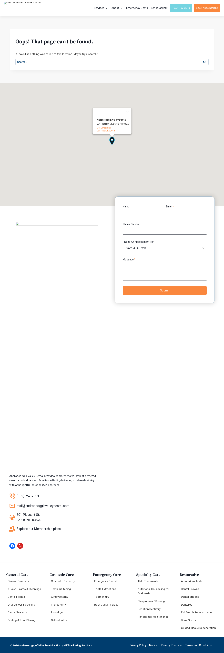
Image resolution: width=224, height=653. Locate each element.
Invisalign (57, 612)
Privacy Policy (138, 645)
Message (129, 259)
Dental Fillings (16, 596)
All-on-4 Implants (191, 581)
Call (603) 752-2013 (106, 130)
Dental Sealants (17, 612)
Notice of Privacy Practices (166, 645)
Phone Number (131, 224)
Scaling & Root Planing (21, 620)
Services (99, 8)
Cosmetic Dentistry (63, 581)
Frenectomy (58, 604)
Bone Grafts (188, 620)
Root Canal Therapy (106, 604)
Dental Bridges (190, 596)
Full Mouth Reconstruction (197, 612)
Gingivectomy (59, 596)
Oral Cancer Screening (21, 604)
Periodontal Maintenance (153, 616)
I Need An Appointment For (138, 241)
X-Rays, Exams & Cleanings (24, 589)
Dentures (186, 604)
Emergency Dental (137, 8)
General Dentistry (18, 581)
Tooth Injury (101, 596)
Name (126, 206)
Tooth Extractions (105, 589)
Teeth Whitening (61, 589)
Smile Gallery (159, 8)
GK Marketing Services (78, 645)
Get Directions (104, 127)
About (115, 8)
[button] (112, 140)
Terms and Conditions (199, 645)
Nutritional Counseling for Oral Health (153, 591)
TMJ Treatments (148, 581)
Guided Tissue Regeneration (198, 628)
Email (170, 206)
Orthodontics (59, 620)
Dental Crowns (190, 589)
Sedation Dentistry (149, 609)
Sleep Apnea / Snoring (151, 601)
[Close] (128, 112)
